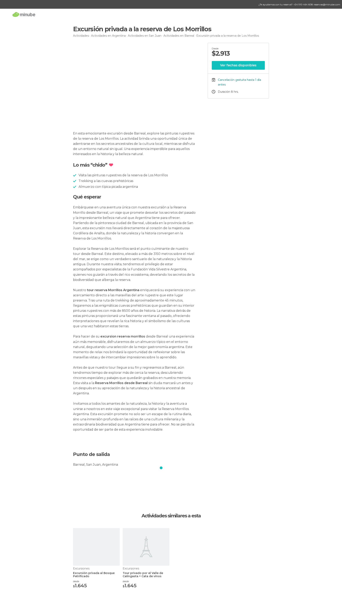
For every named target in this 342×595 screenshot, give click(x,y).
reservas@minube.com (327, 4)
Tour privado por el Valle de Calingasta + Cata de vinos (143, 574)
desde (76, 581)
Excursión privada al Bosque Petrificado (94, 574)
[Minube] (23, 14)
